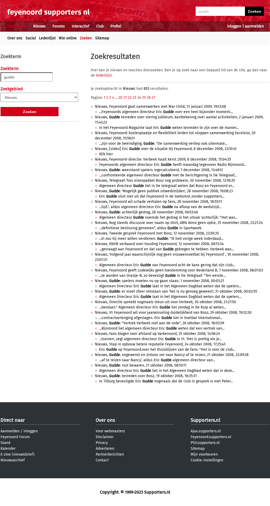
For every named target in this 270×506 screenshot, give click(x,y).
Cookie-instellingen (207, 460)
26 (149, 97)
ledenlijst (104, 75)
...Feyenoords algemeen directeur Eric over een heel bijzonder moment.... (166, 112)
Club (100, 26)
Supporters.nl (205, 420)
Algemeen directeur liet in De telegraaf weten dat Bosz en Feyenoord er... (166, 186)
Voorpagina (16, 26)
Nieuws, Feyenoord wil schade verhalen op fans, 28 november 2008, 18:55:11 (158, 201)
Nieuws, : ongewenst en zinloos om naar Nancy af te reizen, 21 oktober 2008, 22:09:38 (172, 355)
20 (120, 97)
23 (134, 97)
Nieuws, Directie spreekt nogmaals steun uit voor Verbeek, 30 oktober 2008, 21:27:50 (165, 302)
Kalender (8, 448)
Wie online (68, 38)
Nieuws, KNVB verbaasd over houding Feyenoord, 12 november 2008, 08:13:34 (159, 244)
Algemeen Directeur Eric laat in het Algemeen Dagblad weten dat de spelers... (170, 286)
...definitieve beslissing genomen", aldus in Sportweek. (150, 228)
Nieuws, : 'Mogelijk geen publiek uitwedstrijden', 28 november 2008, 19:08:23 (164, 191)
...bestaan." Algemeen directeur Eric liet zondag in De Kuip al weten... (162, 307)
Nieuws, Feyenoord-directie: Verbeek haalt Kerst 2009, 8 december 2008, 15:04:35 (163, 159)
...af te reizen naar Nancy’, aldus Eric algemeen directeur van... (157, 360)
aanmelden (254, 26)
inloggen (234, 26)
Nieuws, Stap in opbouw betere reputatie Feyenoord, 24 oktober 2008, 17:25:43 (160, 344)
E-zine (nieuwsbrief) (18, 454)
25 (144, 97)
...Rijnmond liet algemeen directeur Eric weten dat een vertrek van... (162, 328)
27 (153, 97)
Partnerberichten (110, 454)
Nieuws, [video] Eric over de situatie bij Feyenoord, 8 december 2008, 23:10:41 (166, 149)
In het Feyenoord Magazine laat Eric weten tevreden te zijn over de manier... (169, 127)
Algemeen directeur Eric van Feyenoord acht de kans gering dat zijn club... (167, 265)
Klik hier (106, 154)
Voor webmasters (110, 431)
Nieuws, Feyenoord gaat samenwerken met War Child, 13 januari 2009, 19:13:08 (160, 106)
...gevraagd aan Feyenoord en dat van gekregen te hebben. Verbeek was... (166, 249)
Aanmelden (10, 431)
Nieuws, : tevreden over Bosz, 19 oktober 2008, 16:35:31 (146, 376)
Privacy (102, 443)
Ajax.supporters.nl (206, 431)
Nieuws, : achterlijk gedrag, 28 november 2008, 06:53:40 (146, 212)
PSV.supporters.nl (205, 443)
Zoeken (86, 38)
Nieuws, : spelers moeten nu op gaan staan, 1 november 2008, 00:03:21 (159, 281)
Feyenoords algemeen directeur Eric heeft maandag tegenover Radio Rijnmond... (172, 164)
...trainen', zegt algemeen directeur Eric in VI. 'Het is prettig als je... (160, 339)
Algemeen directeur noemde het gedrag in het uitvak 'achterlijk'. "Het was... (168, 217)
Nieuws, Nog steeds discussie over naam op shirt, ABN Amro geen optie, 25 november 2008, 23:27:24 (179, 223)
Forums (58, 26)
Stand (5, 443)
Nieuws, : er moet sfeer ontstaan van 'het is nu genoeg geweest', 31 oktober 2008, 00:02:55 (176, 291)
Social (31, 38)
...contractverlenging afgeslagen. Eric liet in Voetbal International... (160, 318)
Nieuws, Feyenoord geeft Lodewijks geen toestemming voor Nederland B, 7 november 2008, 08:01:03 (179, 270)
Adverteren (105, 448)
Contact (102, 460)
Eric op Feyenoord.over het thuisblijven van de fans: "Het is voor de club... (167, 349)
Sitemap (102, 38)
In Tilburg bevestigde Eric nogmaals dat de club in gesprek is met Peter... (166, 381)
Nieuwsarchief (13, 460)
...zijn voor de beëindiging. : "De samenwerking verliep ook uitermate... (163, 143)
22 (130, 97)
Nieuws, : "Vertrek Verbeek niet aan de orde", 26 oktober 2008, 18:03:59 (159, 323)
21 (125, 97)
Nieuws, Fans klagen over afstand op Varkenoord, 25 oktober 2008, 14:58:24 (157, 333)
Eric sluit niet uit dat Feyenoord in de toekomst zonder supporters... (161, 196)
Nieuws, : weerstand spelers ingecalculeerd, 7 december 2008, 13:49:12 (159, 170)
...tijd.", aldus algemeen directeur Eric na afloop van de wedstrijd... (160, 207)
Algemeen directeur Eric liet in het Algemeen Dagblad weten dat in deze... (166, 370)
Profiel (115, 26)
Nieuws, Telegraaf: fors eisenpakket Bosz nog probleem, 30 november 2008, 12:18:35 (165, 180)
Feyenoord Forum (15, 437)
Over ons (14, 38)
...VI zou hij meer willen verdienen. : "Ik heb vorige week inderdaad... (161, 238)
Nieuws (39, 26)
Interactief (80, 26)
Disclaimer (105, 437)
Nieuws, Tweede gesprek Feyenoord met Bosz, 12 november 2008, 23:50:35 (157, 233)
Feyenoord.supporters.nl (211, 437)
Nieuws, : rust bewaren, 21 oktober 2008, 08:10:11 (140, 365)
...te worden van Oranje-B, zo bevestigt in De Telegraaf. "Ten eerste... (162, 275)
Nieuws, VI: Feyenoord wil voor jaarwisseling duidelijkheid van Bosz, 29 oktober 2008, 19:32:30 (173, 312)
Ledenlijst (47, 38)
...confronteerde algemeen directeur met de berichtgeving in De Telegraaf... (168, 175)
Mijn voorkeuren (204, 454)
